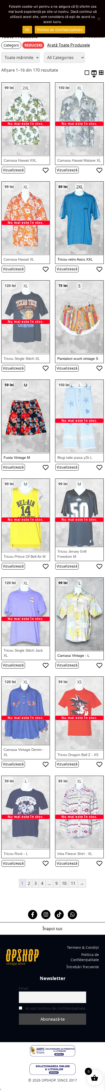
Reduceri (33, 45)
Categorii (11, 45)
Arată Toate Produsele (68, 45)
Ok (27, 30)
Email (23, 988)
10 (64, 883)
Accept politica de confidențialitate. (55, 1008)
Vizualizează (13, 170)
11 (73, 883)
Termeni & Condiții (83, 947)
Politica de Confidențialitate (85, 957)
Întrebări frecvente (83, 966)
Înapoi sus (52, 928)
